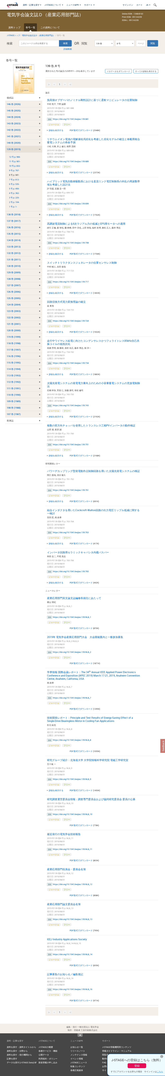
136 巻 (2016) (14, 227)
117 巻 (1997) (14, 349)
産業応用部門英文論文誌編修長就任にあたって (74, 598)
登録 (137, 1065)
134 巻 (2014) (14, 240)
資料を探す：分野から (17, 1050)
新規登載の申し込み (48, 1062)
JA (147, 4)
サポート (88, 4)
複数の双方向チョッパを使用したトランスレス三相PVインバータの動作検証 (91, 425)
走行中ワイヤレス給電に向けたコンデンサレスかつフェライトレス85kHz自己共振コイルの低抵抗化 (93, 342)
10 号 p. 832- (14, 166)
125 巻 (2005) (14, 298)
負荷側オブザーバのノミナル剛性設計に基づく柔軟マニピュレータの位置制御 (92, 100)
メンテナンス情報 (78, 1054)
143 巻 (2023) (14, 123)
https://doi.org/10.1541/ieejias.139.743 (71, 405)
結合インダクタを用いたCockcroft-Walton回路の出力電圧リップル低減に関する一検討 (93, 511)
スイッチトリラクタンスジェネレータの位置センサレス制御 (82, 262)
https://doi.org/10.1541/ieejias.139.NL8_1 (72, 617)
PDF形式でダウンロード (81, 130)
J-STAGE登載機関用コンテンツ (116, 1047)
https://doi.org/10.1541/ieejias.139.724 (71, 320)
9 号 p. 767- (14, 170)
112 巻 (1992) (14, 381)
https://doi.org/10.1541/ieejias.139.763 (71, 532)
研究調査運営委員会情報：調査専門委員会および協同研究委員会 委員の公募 (91, 799)
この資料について (50, 27)
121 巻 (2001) (14, 323)
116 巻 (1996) (14, 356)
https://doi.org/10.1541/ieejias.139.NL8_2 (72, 652)
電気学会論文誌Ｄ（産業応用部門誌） (38, 35)
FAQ (104, 1062)
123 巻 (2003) (14, 311)
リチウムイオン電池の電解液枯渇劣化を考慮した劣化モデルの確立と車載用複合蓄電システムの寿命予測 (93, 140)
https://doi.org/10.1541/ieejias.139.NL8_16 (72, 989)
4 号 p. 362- (14, 193)
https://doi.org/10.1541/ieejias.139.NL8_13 (72, 919)
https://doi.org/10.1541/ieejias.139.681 (71, 119)
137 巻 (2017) (14, 220)
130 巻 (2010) (14, 265)
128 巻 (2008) (14, 278)
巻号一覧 (30, 27)
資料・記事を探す (31, 4)
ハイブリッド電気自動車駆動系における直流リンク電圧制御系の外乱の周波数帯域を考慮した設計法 (93, 183)
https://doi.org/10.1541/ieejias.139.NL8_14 (72, 954)
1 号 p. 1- (13, 206)
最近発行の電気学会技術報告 (64, 834)
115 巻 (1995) (14, 362)
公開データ (44, 1054)
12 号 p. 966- (14, 157)
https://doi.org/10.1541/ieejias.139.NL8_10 (72, 814)
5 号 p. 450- (14, 188)
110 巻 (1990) (14, 394)
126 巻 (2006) (14, 291)
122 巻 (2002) (14, 317)
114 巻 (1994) (14, 369)
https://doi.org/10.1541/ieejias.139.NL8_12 (72, 884)
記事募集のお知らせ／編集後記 (65, 974)
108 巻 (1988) (14, 407)
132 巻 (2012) (14, 253)
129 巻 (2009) (14, 272)
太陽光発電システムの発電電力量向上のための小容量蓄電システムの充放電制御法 (93, 384)
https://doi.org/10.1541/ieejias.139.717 (71, 281)
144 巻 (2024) (14, 117)
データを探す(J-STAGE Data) (20, 1062)
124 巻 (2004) (14, 304)
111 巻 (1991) (14, 388)
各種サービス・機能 (48, 1050)
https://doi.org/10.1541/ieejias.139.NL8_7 (72, 697)
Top (80, 1035)
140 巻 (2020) (14, 142)
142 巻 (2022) (14, 129)
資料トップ (14, 27)
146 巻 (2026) (14, 104)
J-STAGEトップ (13, 35)
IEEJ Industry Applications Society (67, 939)
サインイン (128, 4)
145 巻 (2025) (14, 110)
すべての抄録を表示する (145, 71)
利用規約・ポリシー (48, 1058)
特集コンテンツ (77, 1066)
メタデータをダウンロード (118, 71)
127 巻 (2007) (14, 285)
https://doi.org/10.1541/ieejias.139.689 (71, 161)
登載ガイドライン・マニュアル (116, 1050)
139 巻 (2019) (14, 149)
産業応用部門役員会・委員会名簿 (66, 869)
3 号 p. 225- (14, 197)
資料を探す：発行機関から (19, 1054)
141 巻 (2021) (14, 136)
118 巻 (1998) (14, 343)
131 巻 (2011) (14, 259)
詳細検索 (67, 49)
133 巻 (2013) (14, 246)
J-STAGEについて (53, 4)
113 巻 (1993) (14, 375)
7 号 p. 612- (14, 179)
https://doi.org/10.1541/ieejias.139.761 (71, 490)
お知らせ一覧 (76, 1047)
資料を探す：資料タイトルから (21, 1047)
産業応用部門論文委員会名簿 (64, 904)
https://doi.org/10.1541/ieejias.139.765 (71, 571)
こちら (160, 1071)
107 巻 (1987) (14, 414)
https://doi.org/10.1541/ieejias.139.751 (71, 444)
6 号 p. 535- (14, 184)
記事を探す (12, 1058)
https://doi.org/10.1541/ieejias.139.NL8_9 (72, 779)
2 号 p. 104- (14, 202)
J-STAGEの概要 (46, 1047)
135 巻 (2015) (14, 233)
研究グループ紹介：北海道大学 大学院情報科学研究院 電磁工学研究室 (87, 760)
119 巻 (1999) (14, 336)
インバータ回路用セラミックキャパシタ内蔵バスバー (78, 552)
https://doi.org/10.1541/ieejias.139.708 (71, 242)
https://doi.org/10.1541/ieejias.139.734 (71, 363)
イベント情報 (76, 1058)
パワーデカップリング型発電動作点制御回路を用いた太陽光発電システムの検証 (93, 471)
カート (139, 4)
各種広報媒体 (76, 1070)
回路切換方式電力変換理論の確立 (66, 302)
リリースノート (77, 1050)
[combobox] (104, 43)
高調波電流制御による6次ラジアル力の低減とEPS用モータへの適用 (86, 223)
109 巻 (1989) (14, 401)
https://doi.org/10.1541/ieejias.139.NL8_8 (72, 739)
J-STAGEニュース (78, 1062)
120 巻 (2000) (14, 330)
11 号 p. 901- (14, 161)
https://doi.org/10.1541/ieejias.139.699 (71, 203)
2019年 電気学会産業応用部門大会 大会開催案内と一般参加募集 (85, 637)
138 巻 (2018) (14, 214)
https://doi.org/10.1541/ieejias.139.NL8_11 (72, 849)
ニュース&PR (72, 4)
